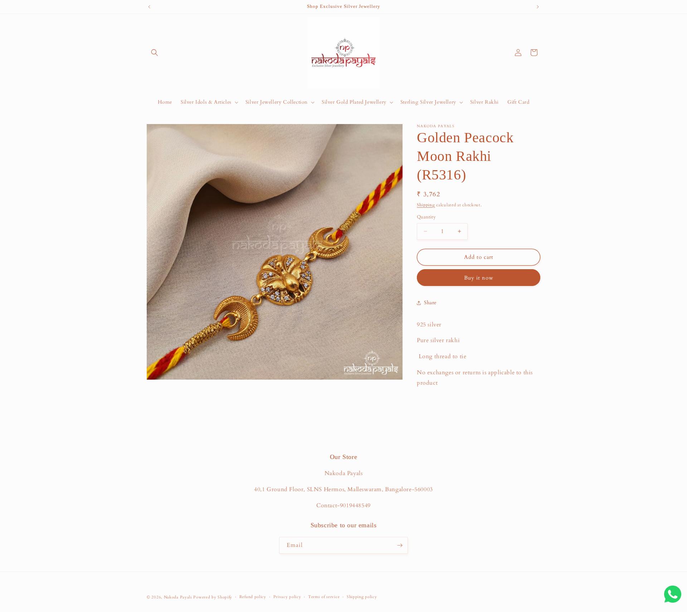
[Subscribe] (400, 545)
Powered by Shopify (212, 597)
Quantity (426, 217)
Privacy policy (287, 596)
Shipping (426, 205)
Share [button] (430, 302)
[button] (154, 52)
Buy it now (478, 277)
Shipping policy (362, 596)
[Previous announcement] (149, 7)
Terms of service (324, 596)
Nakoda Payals (178, 597)
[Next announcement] (538, 7)
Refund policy (252, 596)
